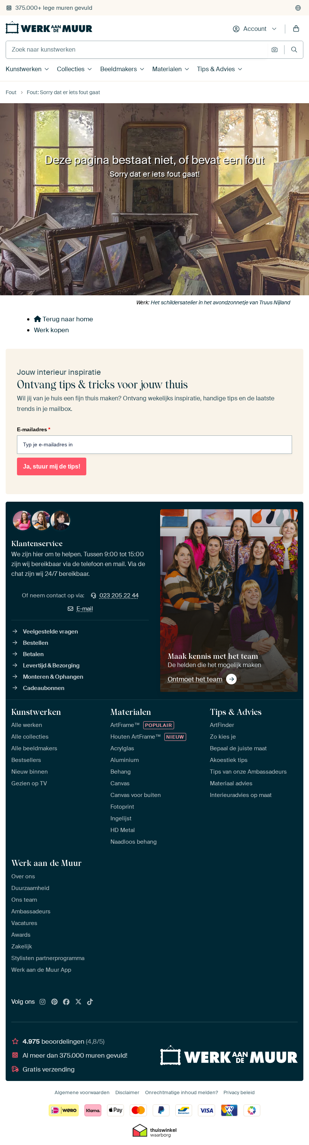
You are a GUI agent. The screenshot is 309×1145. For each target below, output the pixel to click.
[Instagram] (42, 1002)
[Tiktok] (90, 1002)
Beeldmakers (118, 69)
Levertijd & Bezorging (51, 665)
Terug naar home (67, 319)
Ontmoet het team (195, 679)
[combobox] (136, 49)
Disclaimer (127, 1092)
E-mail (84, 608)
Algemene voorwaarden (82, 1092)
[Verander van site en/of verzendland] (298, 8)
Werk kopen (51, 330)
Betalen (33, 654)
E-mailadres (33, 429)
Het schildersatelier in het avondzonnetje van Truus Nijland (220, 302)
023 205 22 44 (119, 595)
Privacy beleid (239, 1092)
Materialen (167, 69)
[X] (78, 1002)
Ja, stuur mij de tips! (51, 466)
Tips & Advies (216, 69)
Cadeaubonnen (43, 688)
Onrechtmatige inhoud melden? (181, 1092)
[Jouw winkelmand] (296, 29)
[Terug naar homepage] (49, 27)
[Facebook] (66, 1002)
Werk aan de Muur (46, 862)
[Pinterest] (54, 1002)
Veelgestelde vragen (50, 631)
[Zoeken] (294, 49)
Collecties (70, 69)
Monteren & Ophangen (53, 677)
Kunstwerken (23, 69)
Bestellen (35, 643)
